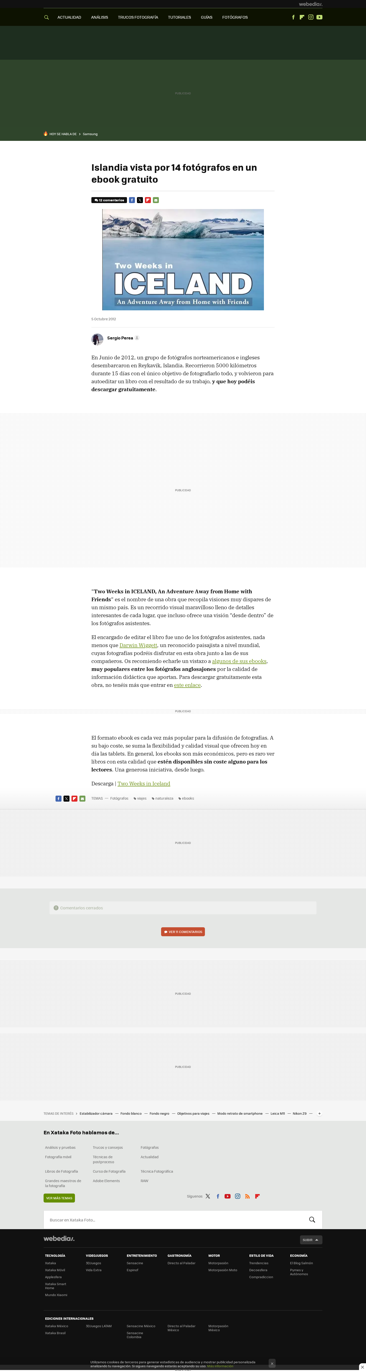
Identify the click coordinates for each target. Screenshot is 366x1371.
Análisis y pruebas (60, 1147)
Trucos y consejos (108, 1147)
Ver (185, 931)
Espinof (132, 1269)
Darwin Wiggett (138, 645)
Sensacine (135, 1263)
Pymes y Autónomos (299, 1271)
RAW (144, 1180)
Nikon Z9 (300, 1113)
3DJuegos (93, 1263)
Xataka (50, 1263)
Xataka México (56, 1325)
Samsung (90, 133)
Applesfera (53, 1276)
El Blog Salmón (301, 1263)
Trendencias (258, 1263)
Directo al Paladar (181, 1263)
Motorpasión (218, 1263)
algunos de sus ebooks (239, 661)
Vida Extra (94, 1269)
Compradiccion (261, 1276)
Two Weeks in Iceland (144, 783)
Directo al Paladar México (181, 1327)
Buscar (312, 1219)
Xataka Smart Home (55, 1285)
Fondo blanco (131, 1113)
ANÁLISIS (99, 17)
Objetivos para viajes (193, 1113)
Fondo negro (160, 1113)
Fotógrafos (119, 798)
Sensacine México (141, 1325)
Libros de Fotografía (61, 1171)
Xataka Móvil (55, 1269)
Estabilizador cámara (96, 1113)
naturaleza (164, 798)
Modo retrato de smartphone (240, 1113)
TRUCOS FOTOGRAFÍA (138, 17)
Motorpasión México (218, 1327)
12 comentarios (111, 200)
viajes (142, 798)
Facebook (293, 17)
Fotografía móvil (58, 1156)
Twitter (140, 200)
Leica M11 (278, 1113)
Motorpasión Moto (222, 1269)
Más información (220, 1366)
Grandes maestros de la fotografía (63, 1183)
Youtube (319, 17)
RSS (247, 1195)
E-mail (156, 200)
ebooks (188, 798)
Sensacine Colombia (135, 1334)
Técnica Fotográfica (157, 1171)
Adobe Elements (106, 1180)
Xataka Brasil (55, 1332)
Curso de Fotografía (109, 1171)
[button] (123, 338)
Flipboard (302, 17)
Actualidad (150, 1156)
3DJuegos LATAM (99, 1325)
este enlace (187, 684)
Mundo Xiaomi (56, 1294)
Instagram (311, 17)
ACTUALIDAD (69, 17)
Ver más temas (59, 1198)
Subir (307, 1239)
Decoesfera (258, 1269)
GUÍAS (206, 17)
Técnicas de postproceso (103, 1159)
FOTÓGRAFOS (235, 17)
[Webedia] (310, 4)
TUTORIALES (179, 17)
